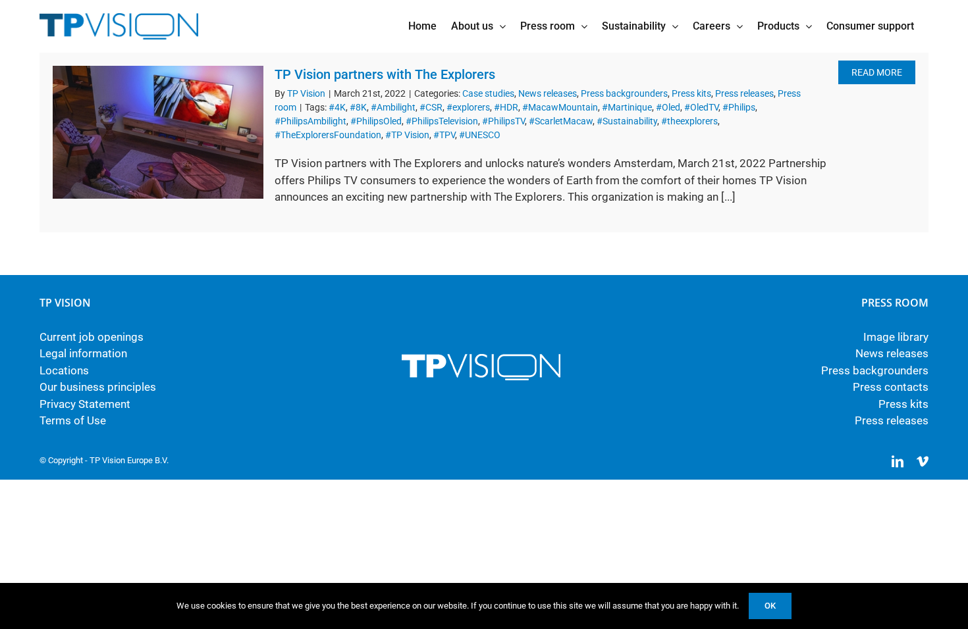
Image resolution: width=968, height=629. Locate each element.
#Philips (738, 107)
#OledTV (701, 107)
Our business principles (98, 386)
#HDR (506, 107)
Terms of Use (73, 420)
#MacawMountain (560, 107)
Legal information (83, 353)
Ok (770, 606)
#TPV (444, 135)
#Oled (668, 107)
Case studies (488, 93)
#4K (337, 107)
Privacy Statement (85, 404)
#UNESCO (479, 135)
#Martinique (627, 107)
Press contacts (890, 386)
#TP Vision (407, 135)
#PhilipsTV (503, 121)
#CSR (431, 107)
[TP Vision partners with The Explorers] (158, 132)
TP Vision (306, 93)
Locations (64, 370)
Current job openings (92, 336)
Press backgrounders (624, 93)
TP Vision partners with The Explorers (385, 74)
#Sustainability (627, 121)
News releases (547, 93)
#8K (358, 107)
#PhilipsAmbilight (310, 121)
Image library (895, 336)
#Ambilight (393, 107)
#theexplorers (689, 121)
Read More (876, 72)
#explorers (468, 107)
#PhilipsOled (376, 121)
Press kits (691, 93)
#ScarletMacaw (561, 121)
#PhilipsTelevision (442, 121)
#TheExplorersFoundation (328, 135)
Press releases (744, 93)
